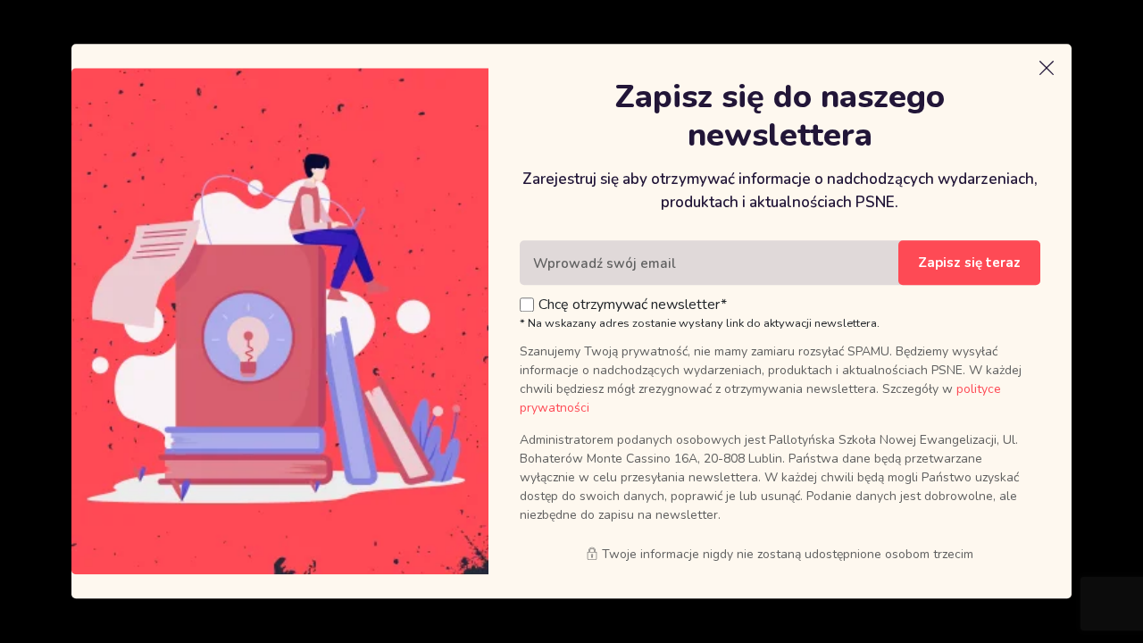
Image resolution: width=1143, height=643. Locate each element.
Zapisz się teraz (969, 263)
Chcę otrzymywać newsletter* (632, 305)
